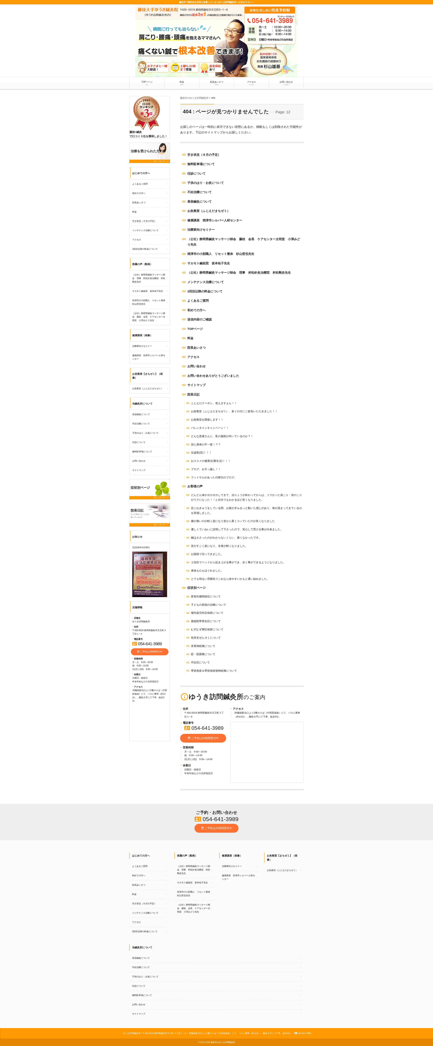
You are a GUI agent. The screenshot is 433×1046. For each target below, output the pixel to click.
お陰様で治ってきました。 (207, 554)
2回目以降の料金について (205, 291)
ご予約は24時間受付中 (203, 738)
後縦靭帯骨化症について (206, 621)
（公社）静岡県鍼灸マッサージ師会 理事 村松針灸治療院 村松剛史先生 (239, 272)
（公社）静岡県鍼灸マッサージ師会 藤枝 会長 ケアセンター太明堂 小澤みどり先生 (243, 241)
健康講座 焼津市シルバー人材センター (214, 220)
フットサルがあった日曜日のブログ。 (214, 477)
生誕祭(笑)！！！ (201, 452)
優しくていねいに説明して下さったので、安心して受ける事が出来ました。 (237, 529)
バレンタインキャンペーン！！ (210, 427)
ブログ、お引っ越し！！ (206, 469)
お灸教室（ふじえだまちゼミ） (208, 211)
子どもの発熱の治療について (208, 604)
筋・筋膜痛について (203, 654)
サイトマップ (196, 385)
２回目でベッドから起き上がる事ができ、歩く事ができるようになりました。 (238, 562)
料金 (182, 83)
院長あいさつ (216, 83)
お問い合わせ (286, 83)
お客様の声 (195, 486)
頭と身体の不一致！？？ (206, 444)
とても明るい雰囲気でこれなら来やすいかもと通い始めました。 (230, 578)
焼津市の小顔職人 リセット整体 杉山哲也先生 (220, 253)
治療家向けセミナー (201, 229)
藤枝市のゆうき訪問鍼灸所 (223, 1042)
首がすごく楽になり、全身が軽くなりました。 (219, 545)
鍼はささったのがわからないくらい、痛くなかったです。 (226, 537)
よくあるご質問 (198, 300)
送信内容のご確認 (199, 319)
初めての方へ (196, 310)
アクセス (251, 83)
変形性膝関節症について (206, 596)
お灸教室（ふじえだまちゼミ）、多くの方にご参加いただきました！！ (234, 411)
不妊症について (200, 662)
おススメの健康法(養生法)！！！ (211, 460)
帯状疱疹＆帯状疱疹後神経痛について (214, 670)
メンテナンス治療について (205, 282)
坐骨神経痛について (203, 646)
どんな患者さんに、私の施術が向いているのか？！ (222, 436)
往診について (196, 173)
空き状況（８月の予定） (204, 154)
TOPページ (147, 83)
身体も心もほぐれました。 (207, 570)
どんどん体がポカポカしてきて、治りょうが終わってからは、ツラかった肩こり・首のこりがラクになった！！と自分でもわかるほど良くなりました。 (246, 497)
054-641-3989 (204, 728)
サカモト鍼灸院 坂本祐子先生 (208, 263)
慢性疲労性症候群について (207, 612)
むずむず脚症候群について (207, 629)
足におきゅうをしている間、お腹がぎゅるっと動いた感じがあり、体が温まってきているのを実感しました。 (246, 510)
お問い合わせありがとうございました (213, 375)
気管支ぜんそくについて (206, 637)
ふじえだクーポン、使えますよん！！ (214, 403)
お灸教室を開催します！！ (207, 419)
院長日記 (193, 394)
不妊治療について (199, 192)
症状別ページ (196, 587)
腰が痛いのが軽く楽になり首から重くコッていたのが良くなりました (233, 521)
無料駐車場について (201, 164)
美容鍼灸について (199, 201)
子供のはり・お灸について (205, 182)
